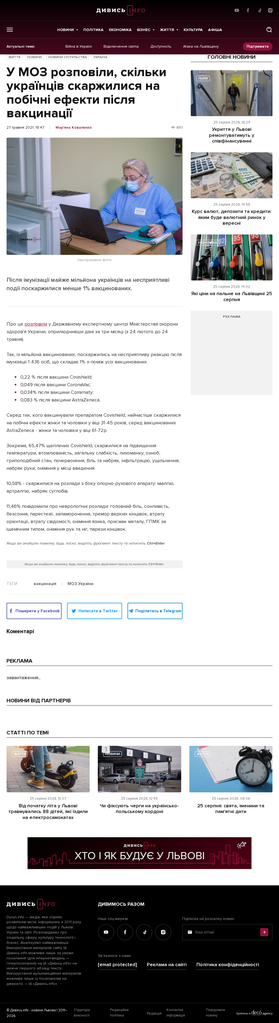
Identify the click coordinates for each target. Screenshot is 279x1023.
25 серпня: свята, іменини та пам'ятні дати (230, 809)
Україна (100, 57)
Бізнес (143, 29)
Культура (193, 29)
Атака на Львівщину (201, 46)
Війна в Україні (78, 46)
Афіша (215, 29)
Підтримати (258, 46)
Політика (93, 29)
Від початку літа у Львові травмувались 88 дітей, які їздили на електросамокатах (48, 811)
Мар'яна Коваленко (74, 127)
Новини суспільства (67, 57)
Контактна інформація (175, 1013)
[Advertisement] (231, 356)
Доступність (160, 46)
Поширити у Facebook (38, 610)
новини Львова (43, 1010)
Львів (203, 78)
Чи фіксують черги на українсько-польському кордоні (139, 809)
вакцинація (45, 584)
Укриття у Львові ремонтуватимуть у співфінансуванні (231, 135)
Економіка (120, 29)
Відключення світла (121, 46)
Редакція (154, 1013)
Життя (167, 29)
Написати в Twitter (98, 610)
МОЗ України (80, 584)
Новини (65, 29)
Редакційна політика (119, 1013)
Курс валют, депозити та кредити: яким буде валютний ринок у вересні (231, 217)
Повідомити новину (215, 1013)
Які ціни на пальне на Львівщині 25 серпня (231, 296)
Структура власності (82, 1013)
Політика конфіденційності (227, 965)
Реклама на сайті (167, 965)
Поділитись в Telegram (158, 610)
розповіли (36, 324)
